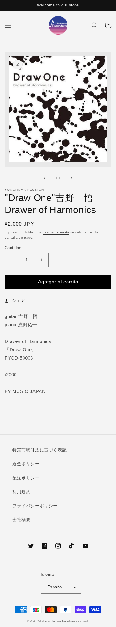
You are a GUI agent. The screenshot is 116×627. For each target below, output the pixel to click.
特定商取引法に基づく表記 (39, 449)
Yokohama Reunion (49, 620)
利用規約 (21, 491)
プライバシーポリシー (35, 505)
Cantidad (13, 247)
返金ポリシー (26, 463)
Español (55, 587)
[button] (8, 25)
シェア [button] (18, 300)
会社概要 (21, 519)
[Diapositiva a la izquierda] (44, 178)
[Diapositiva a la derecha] (72, 178)
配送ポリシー (26, 477)
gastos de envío (56, 232)
